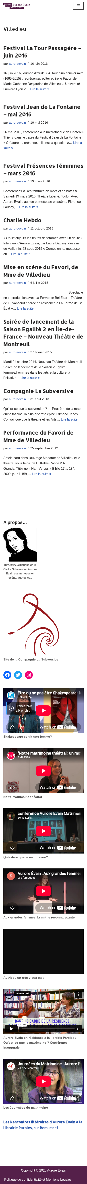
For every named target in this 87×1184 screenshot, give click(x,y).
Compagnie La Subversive (38, 390)
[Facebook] (7, 675)
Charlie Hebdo (22, 220)
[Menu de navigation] (78, 6)
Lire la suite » (39, 89)
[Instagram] (29, 675)
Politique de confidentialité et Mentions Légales (38, 1179)
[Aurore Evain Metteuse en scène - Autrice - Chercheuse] (16, 6)
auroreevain (17, 63)
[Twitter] (18, 675)
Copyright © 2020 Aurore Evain (43, 1170)
